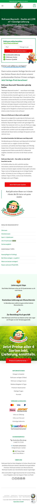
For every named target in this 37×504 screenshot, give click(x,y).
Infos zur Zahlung (18, 414)
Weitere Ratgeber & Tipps (18, 384)
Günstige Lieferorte (18, 421)
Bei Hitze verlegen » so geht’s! (10, 258)
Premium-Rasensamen (18, 387)
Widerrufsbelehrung (25, 495)
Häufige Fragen (18, 391)
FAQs (33, 473)
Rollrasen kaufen (7, 469)
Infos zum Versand (18, 418)
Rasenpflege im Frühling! (9, 254)
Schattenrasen (5, 234)
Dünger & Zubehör (18, 374)
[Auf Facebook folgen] (13, 478)
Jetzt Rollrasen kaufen (18, 185)
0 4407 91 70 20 (19, 442)
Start (4, 24)
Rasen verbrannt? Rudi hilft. (9, 265)
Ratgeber (10, 475)
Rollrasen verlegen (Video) (18, 377)
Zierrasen (4, 230)
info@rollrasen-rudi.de (19, 448)
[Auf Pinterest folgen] (21, 478)
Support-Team (23, 475)
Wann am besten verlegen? (9, 261)
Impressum (14, 495)
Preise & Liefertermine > (18, 51)
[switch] (33, 501)
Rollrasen (11, 465)
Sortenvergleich (6, 244)
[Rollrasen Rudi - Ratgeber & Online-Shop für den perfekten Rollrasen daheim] (18, 6)
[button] (2, 6)
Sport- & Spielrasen (7, 237)
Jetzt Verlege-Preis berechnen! (14, 80)
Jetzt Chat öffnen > (18, 453)
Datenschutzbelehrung (10, 497)
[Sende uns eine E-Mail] (18, 478)
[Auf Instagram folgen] (16, 478)
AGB (20, 497)
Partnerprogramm (29, 497)
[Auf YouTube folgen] (24, 478)
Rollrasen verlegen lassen (18, 381)
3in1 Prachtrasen (6, 240)
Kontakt (18, 394)
